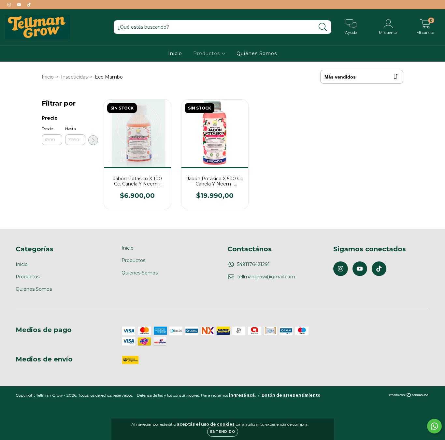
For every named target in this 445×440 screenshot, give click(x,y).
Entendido (222, 432)
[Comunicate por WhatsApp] (434, 426)
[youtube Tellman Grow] (19, 4)
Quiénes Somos (257, 53)
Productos (207, 53)
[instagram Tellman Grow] (10, 4)
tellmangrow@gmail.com (266, 277)
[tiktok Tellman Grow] (29, 4)
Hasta (70, 128)
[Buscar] (323, 27)
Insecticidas (74, 77)
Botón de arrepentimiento (291, 395)
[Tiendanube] (409, 395)
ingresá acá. (242, 395)
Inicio (175, 53)
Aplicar (93, 140)
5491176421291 (253, 264)
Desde (47, 128)
